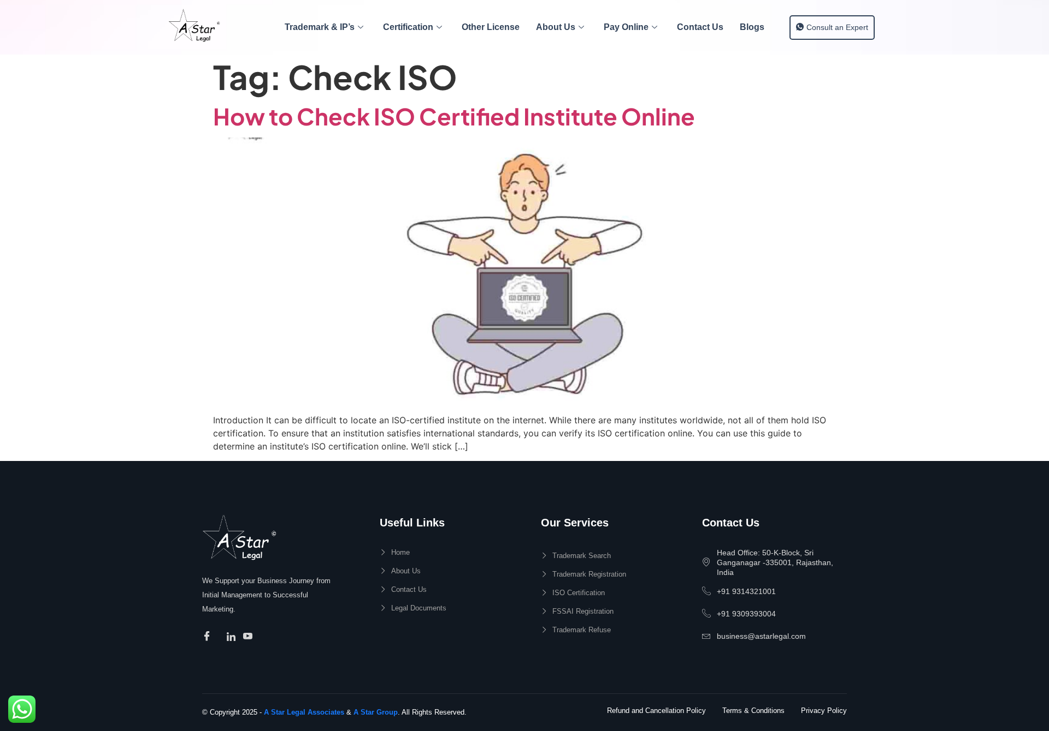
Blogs (752, 27)
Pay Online (626, 27)
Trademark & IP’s (320, 27)
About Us (555, 27)
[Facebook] (208, 637)
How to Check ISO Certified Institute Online (454, 115)
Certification (408, 27)
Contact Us (700, 27)
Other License (491, 27)
